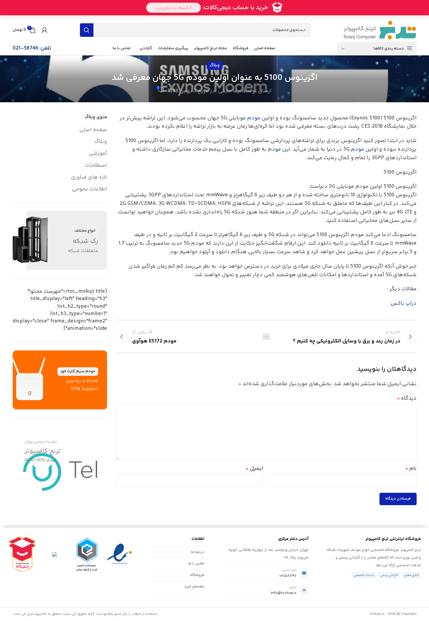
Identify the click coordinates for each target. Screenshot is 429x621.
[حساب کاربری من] (44, 30)
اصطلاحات (96, 165)
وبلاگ (215, 65)
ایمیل (254, 468)
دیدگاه (407, 398)
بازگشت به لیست (266, 336)
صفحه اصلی (93, 130)
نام (411, 468)
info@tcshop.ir (284, 593)
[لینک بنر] (60, 240)
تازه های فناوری (89, 177)
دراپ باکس (404, 303)
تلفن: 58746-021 (32, 48)
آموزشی (98, 153)
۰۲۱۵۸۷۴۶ (288, 576)
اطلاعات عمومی (89, 189)
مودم (253, 118)
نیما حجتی (230, 91)
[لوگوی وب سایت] (380, 30)
